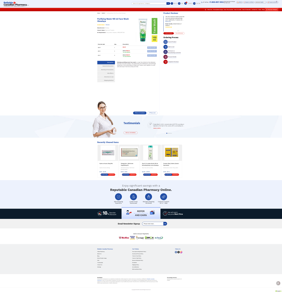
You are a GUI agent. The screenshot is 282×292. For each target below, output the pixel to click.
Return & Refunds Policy (137, 260)
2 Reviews (107, 25)
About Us (209, 9)
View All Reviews (179, 33)
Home (98, 13)
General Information (108, 66)
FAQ (98, 260)
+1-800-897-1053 (216, 2)
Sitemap (99, 267)
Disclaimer (134, 262)
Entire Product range (102, 258)
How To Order (237, 9)
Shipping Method (108, 80)
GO (168, 3)
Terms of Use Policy (136, 256)
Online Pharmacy (101, 251)
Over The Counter (228, 9)
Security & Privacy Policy (137, 254)
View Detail (111, 174)
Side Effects (110, 73)
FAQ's (259, 9)
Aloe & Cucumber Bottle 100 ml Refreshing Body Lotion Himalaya (150, 164)
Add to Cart (152, 47)
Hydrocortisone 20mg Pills (106, 163)
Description (110, 62)
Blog (263, 9)
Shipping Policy (135, 265)
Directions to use (108, 77)
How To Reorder (246, 9)
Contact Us (254, 9)
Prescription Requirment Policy (139, 251)
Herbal (103, 13)
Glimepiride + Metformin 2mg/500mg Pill (127, 164)
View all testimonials (130, 132)
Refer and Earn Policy (137, 269)
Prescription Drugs (218, 9)
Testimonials (100, 262)
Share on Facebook (140, 113)
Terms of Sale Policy (136, 258)
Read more (168, 22)
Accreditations (135, 267)
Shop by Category (272, 9)
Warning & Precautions (107, 70)
